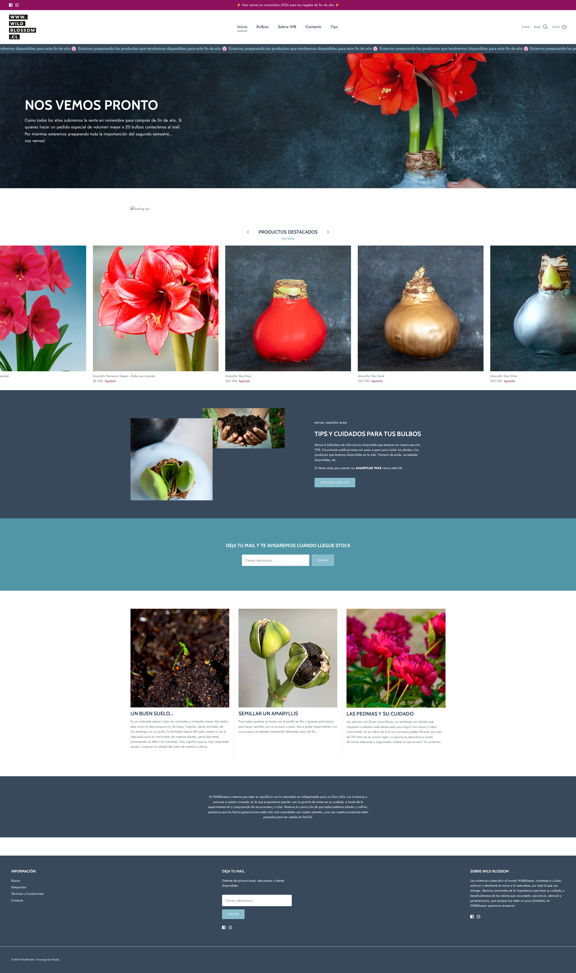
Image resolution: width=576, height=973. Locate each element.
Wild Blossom (27, 959)
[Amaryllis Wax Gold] (421, 308)
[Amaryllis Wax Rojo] (288, 308)
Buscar (15, 880)
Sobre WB (287, 27)
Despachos (18, 887)
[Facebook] (10, 5)
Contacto (313, 27)
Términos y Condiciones (27, 893)
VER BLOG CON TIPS (334, 483)
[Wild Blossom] (22, 27)
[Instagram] (17, 5)
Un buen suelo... (151, 713)
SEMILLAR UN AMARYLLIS (268, 713)
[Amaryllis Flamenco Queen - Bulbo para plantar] (156, 308)
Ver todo (288, 238)
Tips (334, 27)
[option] (288, 120)
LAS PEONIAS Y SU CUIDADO (380, 714)
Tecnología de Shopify (47, 959)
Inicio (242, 27)
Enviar (322, 560)
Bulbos (262, 27)
